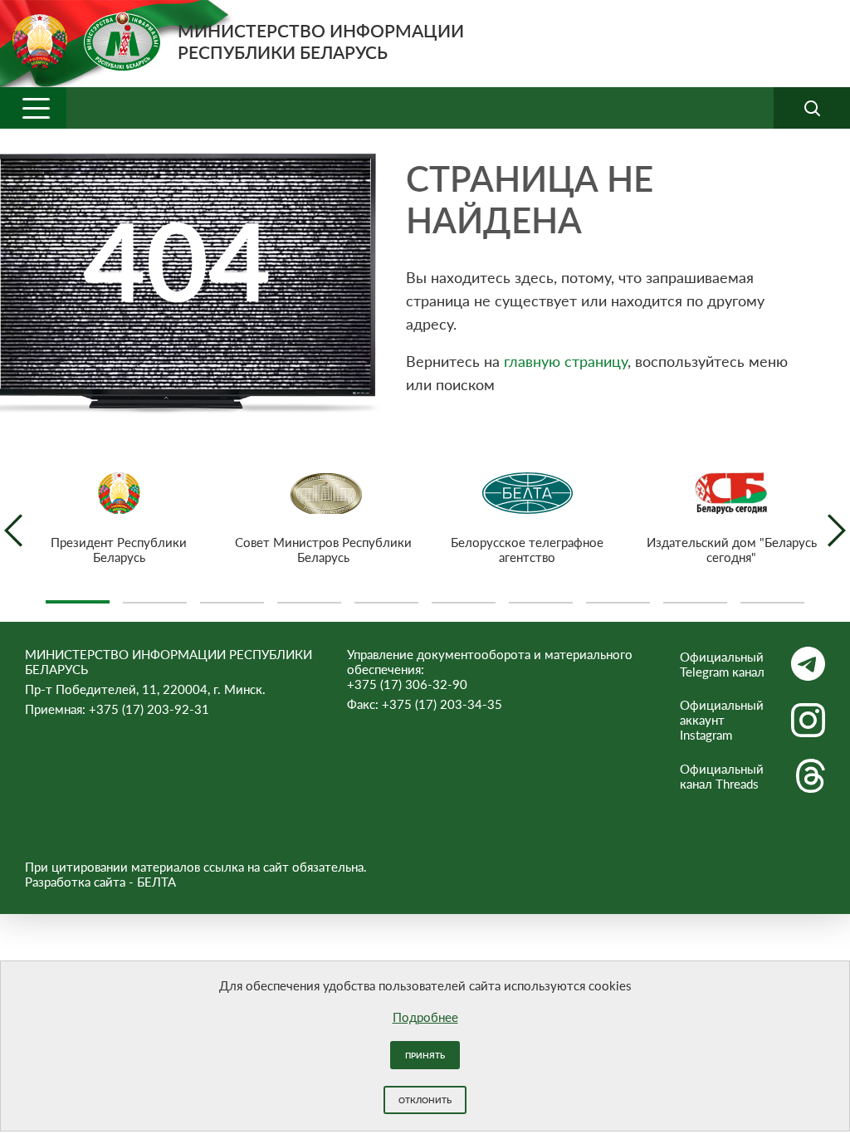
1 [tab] (78, 595)
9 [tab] (695, 595)
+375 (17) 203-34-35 (442, 704)
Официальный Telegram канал (722, 664)
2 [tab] (155, 595)
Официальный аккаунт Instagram (722, 719)
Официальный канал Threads (722, 776)
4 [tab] (309, 595)
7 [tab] (541, 595)
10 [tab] (772, 595)
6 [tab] (464, 595)
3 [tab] (232, 595)
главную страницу (566, 361)
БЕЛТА (156, 881)
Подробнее (425, 1016)
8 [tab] (618, 595)
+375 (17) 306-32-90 (407, 684)
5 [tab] (386, 595)
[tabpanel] (119, 518)
